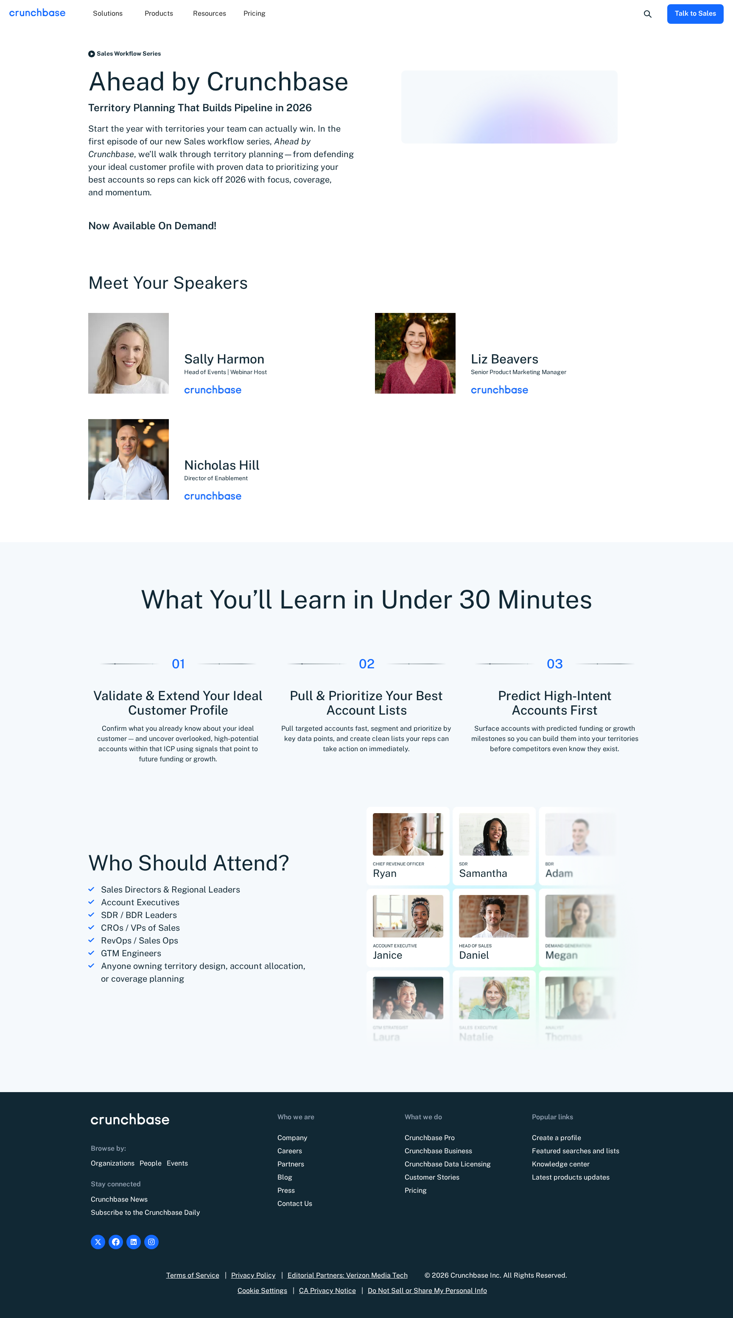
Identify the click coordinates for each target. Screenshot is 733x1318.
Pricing (254, 13)
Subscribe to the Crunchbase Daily (145, 1212)
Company (292, 1138)
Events (177, 1163)
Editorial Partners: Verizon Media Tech (348, 1275)
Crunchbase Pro (430, 1138)
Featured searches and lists (575, 1151)
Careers (289, 1151)
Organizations (112, 1163)
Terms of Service (192, 1275)
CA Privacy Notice (327, 1291)
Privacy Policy (253, 1275)
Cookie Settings (262, 1291)
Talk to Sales (695, 13)
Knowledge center (561, 1164)
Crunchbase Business (438, 1151)
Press (286, 1190)
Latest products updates (571, 1177)
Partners (290, 1164)
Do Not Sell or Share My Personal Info (427, 1291)
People (151, 1163)
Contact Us (294, 1204)
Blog (284, 1177)
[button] (107, 14)
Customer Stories (432, 1177)
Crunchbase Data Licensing (448, 1164)
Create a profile (556, 1138)
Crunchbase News (119, 1199)
